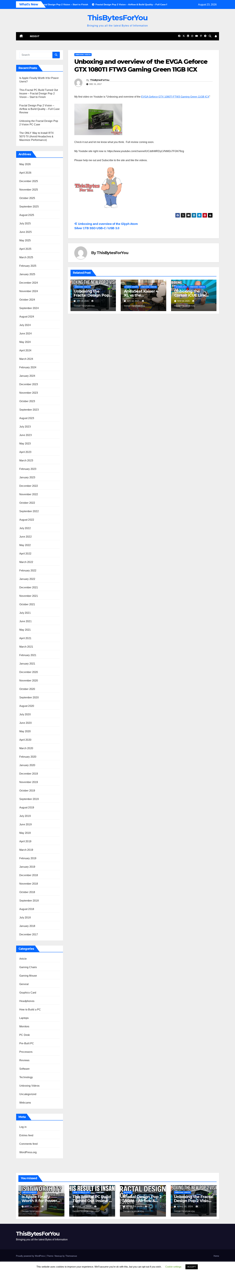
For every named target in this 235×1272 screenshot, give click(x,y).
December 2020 (28, 672)
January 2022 (27, 579)
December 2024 (28, 282)
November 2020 (28, 680)
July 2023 (25, 426)
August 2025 (26, 215)
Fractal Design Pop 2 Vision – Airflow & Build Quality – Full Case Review (39, 109)
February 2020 (27, 756)
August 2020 (26, 706)
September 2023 (29, 409)
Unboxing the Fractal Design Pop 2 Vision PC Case (93, 295)
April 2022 (25, 553)
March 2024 (26, 359)
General (24, 984)
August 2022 (26, 519)
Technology (26, 1077)
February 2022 (27, 570)
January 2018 (27, 926)
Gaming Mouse (28, 975)
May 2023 (25, 443)
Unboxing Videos (29, 1085)
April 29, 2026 (83, 1206)
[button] (210, 36)
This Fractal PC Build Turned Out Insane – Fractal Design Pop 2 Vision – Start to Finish (38, 93)
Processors (25, 1051)
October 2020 (27, 689)
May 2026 (25, 164)
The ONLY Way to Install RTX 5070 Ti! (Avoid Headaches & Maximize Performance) (36, 136)
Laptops (24, 1018)
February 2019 (27, 858)
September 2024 (29, 308)
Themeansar (71, 1256)
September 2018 (29, 900)
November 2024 (28, 291)
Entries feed (26, 1135)
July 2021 (25, 612)
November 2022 (28, 494)
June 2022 (25, 536)
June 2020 (25, 723)
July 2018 (25, 917)
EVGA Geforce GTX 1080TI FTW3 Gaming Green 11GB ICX (175, 96)
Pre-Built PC (26, 1043)
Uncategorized (27, 1094)
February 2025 (27, 265)
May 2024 (25, 342)
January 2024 (27, 375)
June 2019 (25, 824)
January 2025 (27, 274)
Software (24, 1068)
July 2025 (25, 223)
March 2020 (26, 748)
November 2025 (28, 189)
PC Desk (24, 1035)
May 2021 (25, 629)
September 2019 (29, 799)
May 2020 (25, 731)
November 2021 (28, 596)
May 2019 (25, 833)
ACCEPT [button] (191, 1267)
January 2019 (27, 866)
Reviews (24, 1060)
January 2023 (27, 477)
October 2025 (27, 198)
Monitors (24, 1026)
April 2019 (25, 841)
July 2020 (25, 714)
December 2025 (28, 181)
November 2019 (28, 782)
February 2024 (27, 367)
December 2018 (28, 875)
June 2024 (25, 333)
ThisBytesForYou (117, 17)
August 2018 (26, 909)
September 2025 (29, 206)
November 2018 (28, 883)
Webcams (25, 1102)
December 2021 (28, 587)
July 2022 (25, 528)
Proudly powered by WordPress (31, 1256)
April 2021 (25, 638)
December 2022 (28, 486)
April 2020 (25, 739)
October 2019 (27, 790)
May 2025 (25, 240)
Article (23, 958)
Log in (23, 1127)
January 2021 (27, 663)
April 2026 (25, 172)
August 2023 (26, 418)
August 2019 (26, 807)
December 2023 (28, 384)
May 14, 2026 (32, 1206)
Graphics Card (27, 992)
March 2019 (26, 849)
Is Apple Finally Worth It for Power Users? (39, 1200)
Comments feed (28, 1143)
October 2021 (27, 604)
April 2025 (25, 249)
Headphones (26, 1001)
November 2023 (28, 392)
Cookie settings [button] (173, 1266)
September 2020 (29, 697)
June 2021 (25, 621)
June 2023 (25, 435)
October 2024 (27, 299)
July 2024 (25, 325)
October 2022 (27, 502)
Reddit (35, 36)
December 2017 (28, 934)
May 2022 (25, 545)
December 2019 (28, 773)
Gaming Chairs (28, 967)
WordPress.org (28, 1152)
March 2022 (26, 562)
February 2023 (27, 469)
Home (216, 1256)
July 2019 (25, 816)
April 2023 (25, 452)
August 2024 (26, 316)
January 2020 (27, 765)
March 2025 (26, 257)
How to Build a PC (30, 1009)
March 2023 (26, 460)
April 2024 (25, 350)
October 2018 (27, 892)
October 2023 (27, 401)
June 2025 (25, 232)
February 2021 (27, 655)
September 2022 (29, 511)
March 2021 (26, 646)
